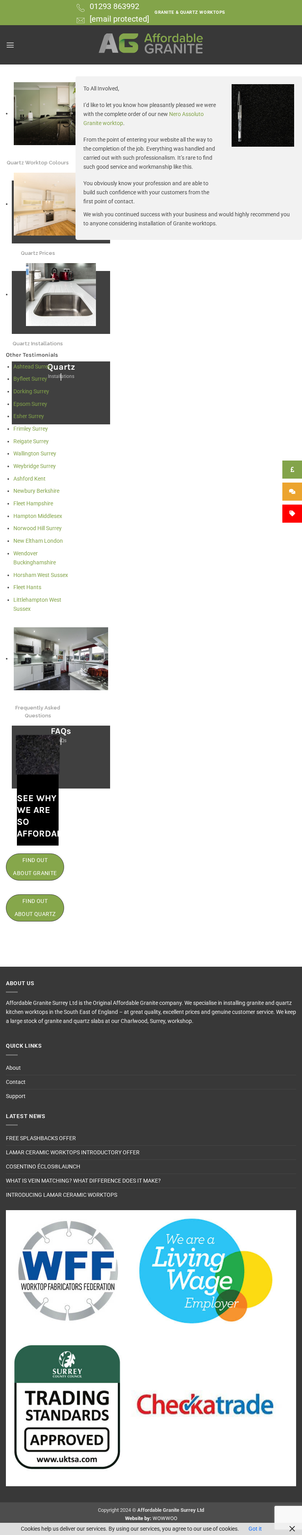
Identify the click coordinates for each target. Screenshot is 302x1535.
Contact (16, 1082)
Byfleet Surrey (30, 379)
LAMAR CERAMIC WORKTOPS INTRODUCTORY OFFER (73, 1152)
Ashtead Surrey (32, 366)
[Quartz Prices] (61, 204)
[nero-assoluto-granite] (263, 115)
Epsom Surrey (30, 404)
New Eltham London (38, 541)
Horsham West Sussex (40, 575)
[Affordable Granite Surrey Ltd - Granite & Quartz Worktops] (151, 44)
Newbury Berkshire (36, 491)
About (13, 1068)
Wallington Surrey (34, 453)
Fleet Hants (27, 587)
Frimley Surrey (30, 429)
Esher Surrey (28, 416)
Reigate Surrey (31, 441)
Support (16, 1096)
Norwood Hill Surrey (37, 528)
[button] (10, 45)
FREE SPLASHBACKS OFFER (41, 1138)
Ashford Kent (29, 478)
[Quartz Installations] (61, 294)
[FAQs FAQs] (61, 658)
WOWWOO (165, 1518)
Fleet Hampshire (33, 503)
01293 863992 (114, 6)
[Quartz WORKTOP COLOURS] (61, 113)
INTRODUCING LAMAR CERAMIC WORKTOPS (61, 1195)
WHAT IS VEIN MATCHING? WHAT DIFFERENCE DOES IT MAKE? (83, 1181)
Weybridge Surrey (34, 466)
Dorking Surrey (31, 391)
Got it (255, 1529)
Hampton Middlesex (37, 516)
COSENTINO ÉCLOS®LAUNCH (43, 1166)
